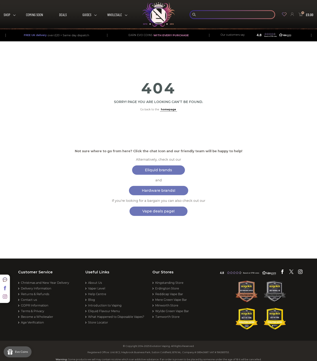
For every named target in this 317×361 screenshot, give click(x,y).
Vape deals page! (158, 211)
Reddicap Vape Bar (169, 294)
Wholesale (114, 14)
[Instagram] (300, 273)
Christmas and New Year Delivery (45, 283)
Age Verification (32, 322)
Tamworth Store (167, 317)
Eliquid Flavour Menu (104, 311)
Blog (91, 300)
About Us (95, 283)
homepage (168, 109)
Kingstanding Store (169, 283)
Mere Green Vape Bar (171, 300)
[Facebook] (282, 273)
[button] (273, 35)
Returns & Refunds (35, 294)
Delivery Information (36, 288)
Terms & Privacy (32, 311)
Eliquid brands (158, 170)
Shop (7, 14)
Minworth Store (166, 305)
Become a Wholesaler (37, 317)
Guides (87, 14)
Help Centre (97, 294)
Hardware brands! (158, 190)
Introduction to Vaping (105, 305)
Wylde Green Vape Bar (172, 311)
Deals (63, 14)
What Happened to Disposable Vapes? (116, 317)
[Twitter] (291, 273)
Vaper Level (96, 288)
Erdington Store (167, 288)
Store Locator (98, 322)
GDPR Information (34, 305)
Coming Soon (34, 14)
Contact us (29, 300)
